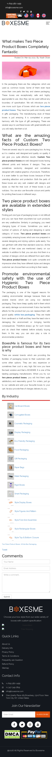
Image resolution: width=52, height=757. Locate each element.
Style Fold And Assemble (25, 520)
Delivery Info (7, 648)
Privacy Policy (8, 652)
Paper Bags (19, 467)
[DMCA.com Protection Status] (12, 734)
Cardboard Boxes (22, 406)
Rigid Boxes (19, 485)
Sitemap (5, 668)
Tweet (4, 550)
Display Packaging (22, 432)
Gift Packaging (20, 459)
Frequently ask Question (12, 660)
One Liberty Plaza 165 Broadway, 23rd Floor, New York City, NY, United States (27, 696)
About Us (6, 644)
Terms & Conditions (10, 656)
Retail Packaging (21, 476)
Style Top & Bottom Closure (26, 537)
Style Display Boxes (23, 502)
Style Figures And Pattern (25, 511)
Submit (7, 597)
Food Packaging (21, 450)
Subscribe (43, 714)
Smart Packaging (21, 494)
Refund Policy (8, 664)
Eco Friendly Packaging (24, 441)
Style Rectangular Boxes (24, 529)
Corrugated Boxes (22, 415)
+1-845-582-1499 (14, 4)
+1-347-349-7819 (13, 687)
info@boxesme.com (14, 8)
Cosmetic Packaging (23, 423)
